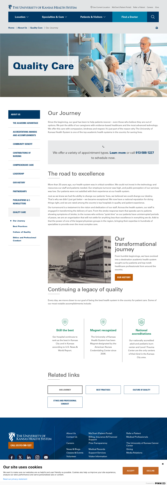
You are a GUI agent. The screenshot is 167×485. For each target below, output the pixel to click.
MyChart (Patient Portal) (121, 7)
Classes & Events (74, 452)
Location (20, 16)
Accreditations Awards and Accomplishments (25, 134)
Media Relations (134, 452)
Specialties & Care (53, 16)
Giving (129, 449)
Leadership (18, 173)
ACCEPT (130, 471)
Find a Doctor (130, 16)
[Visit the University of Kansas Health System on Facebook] (11, 457)
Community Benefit (22, 144)
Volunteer (71, 456)
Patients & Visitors (91, 16)
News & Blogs (73, 449)
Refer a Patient (139, 7)
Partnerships (20, 191)
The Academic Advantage (25, 123)
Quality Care (36, 27)
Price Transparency (98, 443)
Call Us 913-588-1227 (21, 445)
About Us (22, 27)
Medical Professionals (137, 437)
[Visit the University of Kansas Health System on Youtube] (46, 457)
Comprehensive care (23, 165)
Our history (124, 277)
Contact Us (71, 437)
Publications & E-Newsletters (21, 202)
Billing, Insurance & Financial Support (103, 438)
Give (157, 7)
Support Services (97, 452)
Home (11, 27)
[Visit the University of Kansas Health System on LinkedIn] (28, 457)
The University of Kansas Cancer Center (142, 444)
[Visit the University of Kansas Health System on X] (20, 457)
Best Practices (20, 226)
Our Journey (19, 221)
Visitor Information (98, 456)
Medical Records (97, 449)
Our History (19, 182)
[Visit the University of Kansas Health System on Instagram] (37, 457)
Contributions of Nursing (22, 155)
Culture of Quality (22, 232)
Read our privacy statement (15, 479)
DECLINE (151, 471)
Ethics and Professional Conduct (24, 239)
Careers (150, 7)
